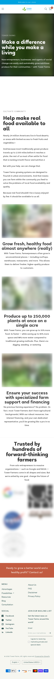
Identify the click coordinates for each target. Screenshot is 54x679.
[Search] (46, 9)
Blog (4, 601)
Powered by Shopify (42, 656)
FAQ (30, 588)
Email (30, 628)
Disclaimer (32, 592)
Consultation (7, 604)
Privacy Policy (34, 596)
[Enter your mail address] (49, 633)
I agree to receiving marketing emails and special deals (39, 642)
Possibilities (7, 593)
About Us (32, 585)
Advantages (7, 589)
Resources (6, 597)
